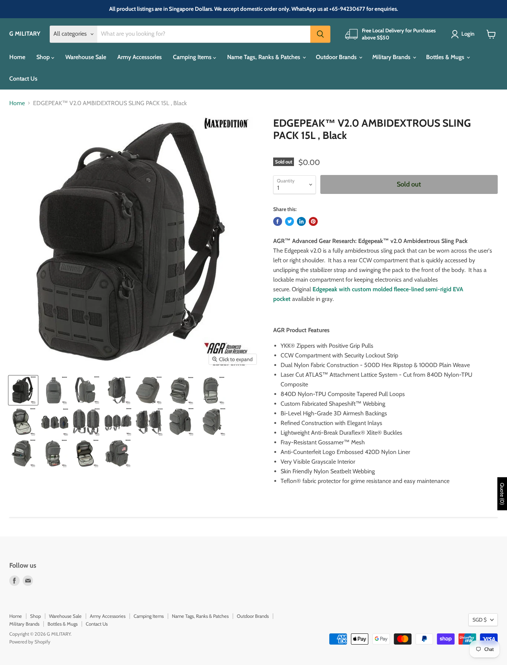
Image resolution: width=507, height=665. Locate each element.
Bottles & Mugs (446, 57)
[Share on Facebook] (277, 221)
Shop (43, 57)
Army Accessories (139, 57)
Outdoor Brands (337, 57)
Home (17, 57)
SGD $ (479, 619)
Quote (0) (502, 494)
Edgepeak (325, 289)
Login (467, 33)
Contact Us (23, 78)
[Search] (320, 34)
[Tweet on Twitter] (289, 221)
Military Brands (392, 57)
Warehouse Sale (85, 57)
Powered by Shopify (29, 642)
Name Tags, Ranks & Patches (264, 57)
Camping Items (193, 57)
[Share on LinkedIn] (301, 221)
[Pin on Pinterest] (313, 221)
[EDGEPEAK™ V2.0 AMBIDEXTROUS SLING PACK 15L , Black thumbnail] (23, 390)
